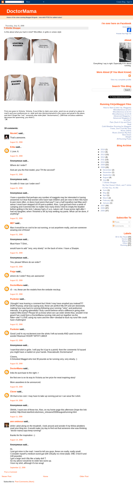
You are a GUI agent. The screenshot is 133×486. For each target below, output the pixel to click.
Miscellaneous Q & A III (121, 114)
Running (123, 245)
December (107, 170)
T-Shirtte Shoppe (12, 28)
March (106, 198)
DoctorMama (21, 11)
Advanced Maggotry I (122, 116)
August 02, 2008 (16, 267)
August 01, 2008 (16, 142)
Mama (124, 241)
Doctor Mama (127, 27)
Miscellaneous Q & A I (122, 110)
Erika (12, 147)
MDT (12, 223)
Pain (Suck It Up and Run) (120, 122)
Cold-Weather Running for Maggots (116, 126)
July (105, 180)
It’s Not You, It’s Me (110, 188)
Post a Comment (10, 472)
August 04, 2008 (16, 400)
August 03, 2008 (16, 364)
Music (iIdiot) (126, 130)
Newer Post (6, 476)
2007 (103, 206)
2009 (103, 165)
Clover (13, 392)
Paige (13, 271)
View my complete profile (121, 80)
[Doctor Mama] (129, 31)
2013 (103, 154)
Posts (116, 222)
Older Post (84, 476)
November (107, 172)
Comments (119, 226)
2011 (103, 160)
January (106, 203)
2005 (103, 211)
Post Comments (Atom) (24, 482)
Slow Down (126, 135)
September (107, 175)
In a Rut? (127, 120)
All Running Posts (124, 139)
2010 (103, 162)
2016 (103, 149)
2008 (103, 167)
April (105, 195)
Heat (129, 124)
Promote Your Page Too (123, 33)
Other (125, 243)
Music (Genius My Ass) (121, 133)
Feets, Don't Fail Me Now (120, 128)
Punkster (14, 299)
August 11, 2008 (16, 417)
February (107, 200)
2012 (103, 157)
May (105, 193)
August (106, 177)
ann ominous (16, 421)
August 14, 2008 (16, 440)
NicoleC (14, 133)
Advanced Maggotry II (122, 118)
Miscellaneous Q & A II (122, 112)
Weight (128, 137)
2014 (103, 152)
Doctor (124, 239)
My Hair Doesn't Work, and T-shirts (116, 185)
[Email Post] (5, 119)
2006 (103, 208)
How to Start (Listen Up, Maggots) (117, 108)
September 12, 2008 (17, 468)
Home (45, 476)
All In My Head (121, 237)
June (105, 190)
